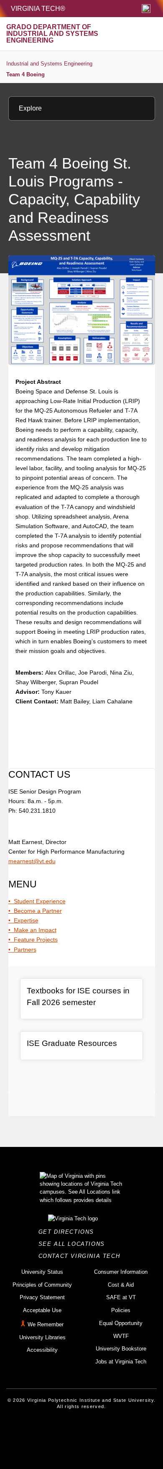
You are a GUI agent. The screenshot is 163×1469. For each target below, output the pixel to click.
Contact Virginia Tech (81, 1256)
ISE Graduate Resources (72, 1043)
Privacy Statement (42, 1297)
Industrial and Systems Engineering (49, 63)
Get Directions (68, 1232)
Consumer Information (121, 1272)
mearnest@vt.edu (32, 861)
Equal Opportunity (121, 1323)
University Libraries (42, 1337)
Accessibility (42, 1350)
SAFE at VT (121, 1297)
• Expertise (23, 920)
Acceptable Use (42, 1310)
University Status (42, 1272)
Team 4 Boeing (25, 74)
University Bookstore (121, 1349)
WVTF (121, 1336)
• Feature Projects (33, 939)
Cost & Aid (121, 1285)
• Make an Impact (32, 930)
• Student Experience (37, 901)
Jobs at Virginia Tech (120, 1361)
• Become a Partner (35, 910)
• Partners (22, 949)
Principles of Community (42, 1285)
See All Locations (74, 1244)
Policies (120, 1310)
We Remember (46, 1324)
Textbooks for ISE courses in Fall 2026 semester (78, 996)
